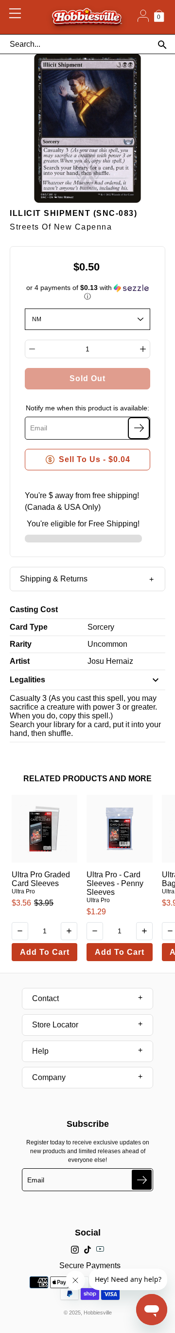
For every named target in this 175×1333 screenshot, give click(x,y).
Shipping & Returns (54, 579)
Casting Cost (34, 609)
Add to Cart (45, 952)
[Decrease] (32, 349)
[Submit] (142, 1180)
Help (40, 1051)
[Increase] (143, 349)
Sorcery (101, 627)
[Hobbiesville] (86, 17)
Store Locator (55, 1025)
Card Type (29, 627)
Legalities (27, 680)
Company (49, 1077)
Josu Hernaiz (110, 661)
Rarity (21, 644)
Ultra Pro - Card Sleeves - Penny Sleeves (115, 883)
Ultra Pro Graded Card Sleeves (41, 879)
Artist (20, 661)
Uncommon (107, 644)
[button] (88, 292)
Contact (45, 998)
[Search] (162, 45)
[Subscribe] (139, 428)
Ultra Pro (23, 891)
